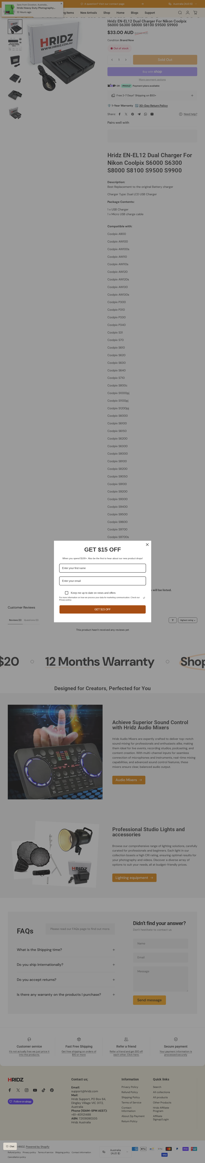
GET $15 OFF (102, 609)
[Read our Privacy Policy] (144, 598)
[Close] (147, 544)
